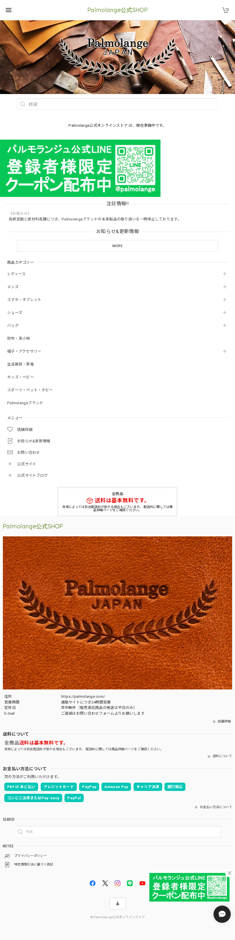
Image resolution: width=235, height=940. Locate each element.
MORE (117, 246)
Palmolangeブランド (25, 403)
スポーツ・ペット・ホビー (30, 390)
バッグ (13, 325)
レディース (16, 274)
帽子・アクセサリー (24, 351)
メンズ (13, 287)
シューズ (14, 312)
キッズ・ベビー (20, 377)
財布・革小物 (18, 338)
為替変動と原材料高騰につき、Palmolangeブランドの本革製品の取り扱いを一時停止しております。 (95, 219)
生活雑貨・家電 (20, 364)
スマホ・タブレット (24, 300)
